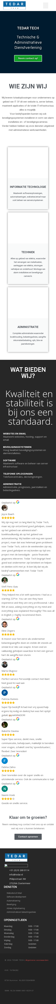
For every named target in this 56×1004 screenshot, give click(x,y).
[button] (45, 5)
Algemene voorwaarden (37, 960)
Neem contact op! (28, 58)
